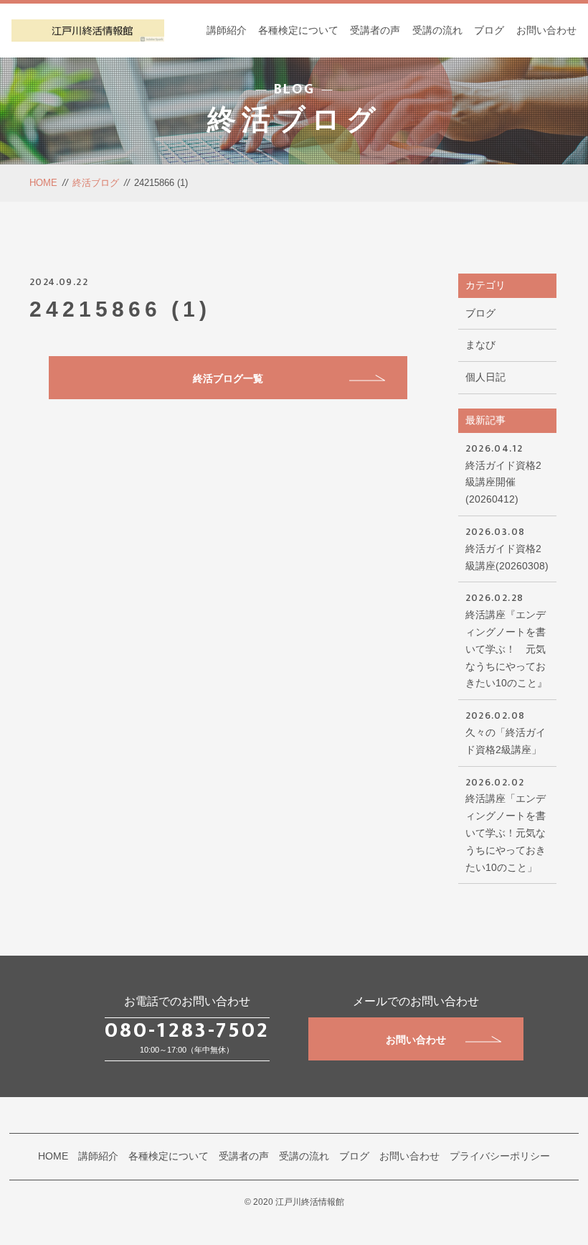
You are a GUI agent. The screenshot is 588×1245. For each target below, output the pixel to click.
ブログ (489, 30)
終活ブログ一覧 (228, 378)
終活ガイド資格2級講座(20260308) (507, 547)
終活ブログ (95, 182)
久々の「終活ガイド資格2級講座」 (505, 731)
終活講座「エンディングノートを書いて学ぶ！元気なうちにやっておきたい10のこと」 (505, 823)
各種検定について (298, 30)
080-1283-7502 (187, 1030)
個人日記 (485, 377)
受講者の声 (375, 30)
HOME (43, 182)
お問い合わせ (546, 30)
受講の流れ (437, 30)
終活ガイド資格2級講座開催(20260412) (503, 472)
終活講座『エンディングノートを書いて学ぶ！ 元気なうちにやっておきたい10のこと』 (506, 639)
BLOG (294, 89)
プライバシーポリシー (500, 1156)
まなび (480, 344)
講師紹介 (227, 30)
